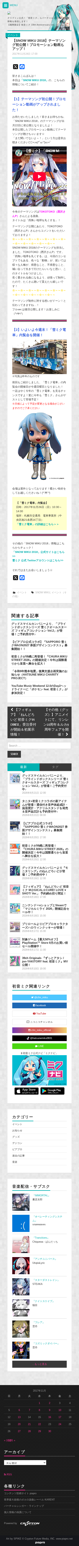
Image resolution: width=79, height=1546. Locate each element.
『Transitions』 (41, 1237)
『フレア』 (38, 1322)
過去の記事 (18, 1155)
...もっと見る (39, 1364)
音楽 (14, 1162)
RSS (9, 1474)
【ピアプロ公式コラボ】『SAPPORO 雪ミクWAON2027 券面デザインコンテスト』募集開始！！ (39, 645)
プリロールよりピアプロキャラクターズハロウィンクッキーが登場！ (45, 925)
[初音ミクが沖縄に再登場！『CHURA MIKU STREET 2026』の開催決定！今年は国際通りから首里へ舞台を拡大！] (15, 848)
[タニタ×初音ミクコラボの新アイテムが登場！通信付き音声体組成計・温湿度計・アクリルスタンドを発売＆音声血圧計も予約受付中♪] (15, 804)
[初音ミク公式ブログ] (26, 12)
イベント (12, 35)
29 (39, 1431)
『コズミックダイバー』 (46, 1343)
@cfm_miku (41, 997)
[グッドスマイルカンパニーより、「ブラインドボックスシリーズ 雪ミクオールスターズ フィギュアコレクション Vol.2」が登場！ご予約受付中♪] (15, 778)
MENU (13, 5)
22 (39, 1424)
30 (49, 1431)
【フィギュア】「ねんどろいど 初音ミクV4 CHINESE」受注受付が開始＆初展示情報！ (23, 722)
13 (19, 1417)
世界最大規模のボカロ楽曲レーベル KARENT (29, 1499)
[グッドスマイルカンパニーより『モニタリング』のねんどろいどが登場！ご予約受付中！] (15, 871)
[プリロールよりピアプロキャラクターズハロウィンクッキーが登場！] (15, 927)
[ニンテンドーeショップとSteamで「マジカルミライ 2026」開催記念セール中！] (15, 908)
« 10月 (7, 1440)
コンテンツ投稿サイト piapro (20, 1493)
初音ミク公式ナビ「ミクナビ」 (40, 1053)
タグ (55, 767)
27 (19, 1431)
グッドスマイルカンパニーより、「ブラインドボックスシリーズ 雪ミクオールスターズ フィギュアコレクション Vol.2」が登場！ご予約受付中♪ (39, 629)
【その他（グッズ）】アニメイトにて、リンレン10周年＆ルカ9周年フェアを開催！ (56, 722)
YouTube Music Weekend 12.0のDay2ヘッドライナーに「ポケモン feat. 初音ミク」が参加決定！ (39, 689)
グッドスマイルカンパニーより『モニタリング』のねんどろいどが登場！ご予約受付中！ (45, 871)
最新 (23, 767)
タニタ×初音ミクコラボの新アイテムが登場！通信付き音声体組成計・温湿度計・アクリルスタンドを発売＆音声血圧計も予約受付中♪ (45, 806)
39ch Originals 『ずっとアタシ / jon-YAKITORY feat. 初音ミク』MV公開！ (45, 961)
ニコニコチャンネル (41, 1022)
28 (29, 1431)
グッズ (16, 1137)
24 (59, 1424)
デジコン (17, 1143)
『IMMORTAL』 (41, 1195)
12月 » (11, 1440)
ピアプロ (17, 1149)
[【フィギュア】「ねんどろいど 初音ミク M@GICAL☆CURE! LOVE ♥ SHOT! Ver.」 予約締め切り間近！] (15, 889)
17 (59, 1417)
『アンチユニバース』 (44, 1259)
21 (29, 1424)
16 (49, 1417)
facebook (40, 1005)
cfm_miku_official (40, 1030)
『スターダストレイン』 (46, 1280)
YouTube (40, 1013)
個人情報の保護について (17, 1512)
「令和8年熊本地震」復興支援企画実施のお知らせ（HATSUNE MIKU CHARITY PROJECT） (39, 674)
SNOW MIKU (42, 592)
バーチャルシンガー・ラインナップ (24, 1506)
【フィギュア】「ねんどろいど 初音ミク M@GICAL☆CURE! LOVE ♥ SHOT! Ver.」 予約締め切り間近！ (45, 890)
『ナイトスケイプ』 (43, 1301)
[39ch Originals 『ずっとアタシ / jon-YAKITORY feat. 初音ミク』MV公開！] (15, 961)
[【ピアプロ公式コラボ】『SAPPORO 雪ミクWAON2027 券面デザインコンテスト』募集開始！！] (15, 826)
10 (59, 1410)
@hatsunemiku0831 (40, 1038)
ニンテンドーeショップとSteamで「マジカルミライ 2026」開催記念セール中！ (45, 909)
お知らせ (17, 1130)
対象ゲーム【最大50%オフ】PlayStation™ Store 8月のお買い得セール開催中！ (45, 943)
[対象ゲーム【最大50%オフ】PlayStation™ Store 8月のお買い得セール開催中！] (15, 942)
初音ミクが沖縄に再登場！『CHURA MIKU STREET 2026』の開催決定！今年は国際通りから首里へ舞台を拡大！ (39, 660)
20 (19, 1424)
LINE (41, 1046)
